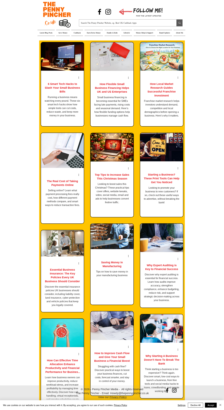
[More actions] (80, 77)
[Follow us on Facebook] (99, 12)
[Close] (220, 405)
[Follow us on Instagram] (108, 12)
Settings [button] (181, 405)
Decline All (195, 405)
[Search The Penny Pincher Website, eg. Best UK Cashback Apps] (179, 23)
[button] (63, 33)
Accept (211, 405)
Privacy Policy (118, 397)
